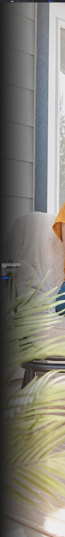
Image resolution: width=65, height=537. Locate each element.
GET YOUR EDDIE (5, 277)
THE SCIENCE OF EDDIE (24, 1)
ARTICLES (29, 1)
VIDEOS (33, 1)
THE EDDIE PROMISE (17, 1)
